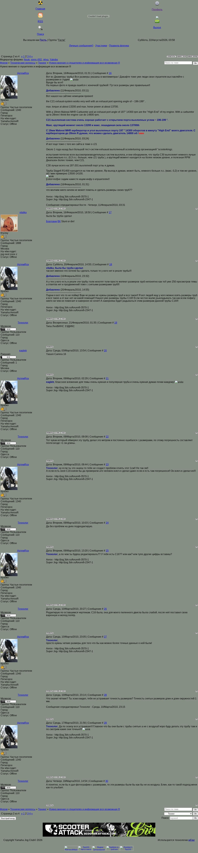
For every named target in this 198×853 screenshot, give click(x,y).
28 (105, 695)
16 (110, 73)
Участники (101, 45)
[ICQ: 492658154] (63, 208)
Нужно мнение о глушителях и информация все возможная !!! (84, 62)
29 (105, 723)
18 (110, 264)
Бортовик (51, 221)
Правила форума (119, 45)
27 (105, 636)
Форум (4, 62)
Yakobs (54, 59)
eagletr (23, 350)
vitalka (23, 212)
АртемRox (23, 73)
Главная (40, 8)
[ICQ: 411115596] (63, 260)
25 (107, 550)
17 (110, 212)
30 (106, 781)
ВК (59, 221)
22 (107, 436)
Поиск (40, 34)
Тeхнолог (23, 322)
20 (105, 350)
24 (107, 522)
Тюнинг (42, 62)
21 (107, 378)
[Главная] (40, 4)
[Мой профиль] (157, 5)
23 (107, 464)
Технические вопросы (22, 62)
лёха (45, 59)
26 (105, 609)
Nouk (27, 59)
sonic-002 (36, 59)
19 (115, 322)
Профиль (157, 9)
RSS (40, 21)
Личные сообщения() (81, 45)
